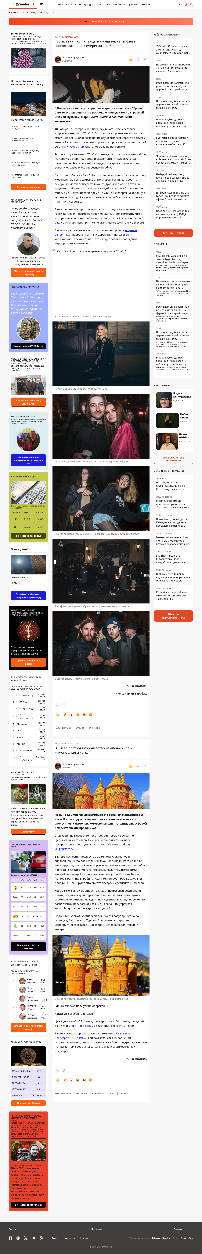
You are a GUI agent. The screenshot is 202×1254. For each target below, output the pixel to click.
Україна (59, 4)
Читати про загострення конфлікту (28, 272)
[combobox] (17, 582)
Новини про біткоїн (28, 1103)
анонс (123, 1093)
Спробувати (28, 831)
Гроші (98, 4)
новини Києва (63, 728)
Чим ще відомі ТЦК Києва (28, 346)
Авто (191, 1238)
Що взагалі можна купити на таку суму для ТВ (28, 460)
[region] (28, 590)
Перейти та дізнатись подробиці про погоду (28, 596)
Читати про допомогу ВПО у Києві (28, 402)
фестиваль (82, 1093)
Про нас (55, 1238)
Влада (78, 4)
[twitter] (25, 1238)
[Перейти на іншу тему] (186, 4)
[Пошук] (191, 4)
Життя (69, 4)
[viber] (41, 1238)
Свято (112, 1093)
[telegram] (33, 1238)
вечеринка (94, 728)
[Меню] (41, 4)
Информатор (75, 146)
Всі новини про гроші (28, 535)
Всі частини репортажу (28, 1204)
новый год (98, 1093)
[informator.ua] (23, 4)
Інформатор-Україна (161, 1238)
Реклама (146, 4)
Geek (175, 1238)
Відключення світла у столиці (108, 21)
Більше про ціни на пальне (28, 947)
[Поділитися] (138, 59)
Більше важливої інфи (173, 615)
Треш (107, 4)
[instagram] (18, 1238)
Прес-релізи (119, 4)
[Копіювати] (144, 59)
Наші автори (69, 1238)
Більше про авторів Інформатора (173, 459)
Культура (88, 4)
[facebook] (10, 1238)
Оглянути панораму (28, 187)
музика (80, 728)
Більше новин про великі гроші (28, 1027)
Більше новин (173, 233)
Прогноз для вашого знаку (28, 662)
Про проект (133, 4)
